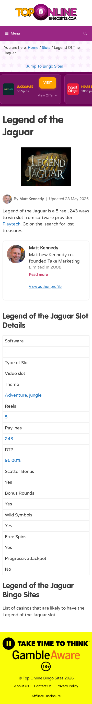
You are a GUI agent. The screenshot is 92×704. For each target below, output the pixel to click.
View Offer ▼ (47, 95)
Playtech (11, 224)
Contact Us (42, 686)
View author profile (45, 287)
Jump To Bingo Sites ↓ (46, 66)
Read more (38, 275)
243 (9, 438)
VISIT (47, 83)
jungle (35, 395)
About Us (21, 686)
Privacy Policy (67, 686)
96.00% (13, 460)
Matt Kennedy (31, 199)
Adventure (16, 395)
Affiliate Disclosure (46, 696)
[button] (85, 33)
